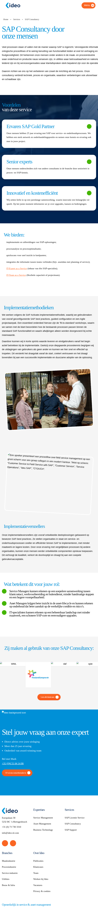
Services (16, 19)
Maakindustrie (8, 861)
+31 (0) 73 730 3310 (11, 827)
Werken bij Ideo (40, 879)
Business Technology (43, 830)
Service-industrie (10, 873)
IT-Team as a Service (16, 275)
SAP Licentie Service (74, 817)
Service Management (43, 817)
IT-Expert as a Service (16, 268)
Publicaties (38, 861)
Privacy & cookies (41, 891)
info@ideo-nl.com (10, 833)
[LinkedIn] (5, 843)
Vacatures (37, 885)
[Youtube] (13, 843)
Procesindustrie (9, 867)
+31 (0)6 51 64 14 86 (13, 763)
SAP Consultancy (73, 823)
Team (35, 873)
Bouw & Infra (8, 885)
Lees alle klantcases (47, 697)
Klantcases (38, 867)
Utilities (5, 879)
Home (5, 19)
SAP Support (71, 830)
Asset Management (42, 823)
